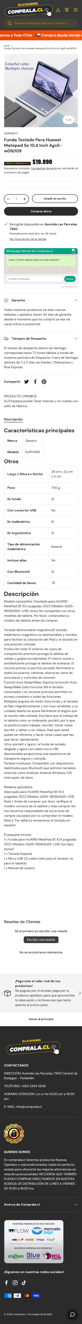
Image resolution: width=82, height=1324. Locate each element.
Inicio (7, 46)
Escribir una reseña (41, 940)
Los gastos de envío (44, 168)
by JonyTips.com (69, 286)
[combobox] (41, 23)
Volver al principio (41, 1019)
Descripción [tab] (13, 419)
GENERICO (11, 133)
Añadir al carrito (55, 198)
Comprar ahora (41, 211)
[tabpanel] (41, 650)
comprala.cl (19, 1314)
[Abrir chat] (72, 1314)
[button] (66, 9)
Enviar (70, 279)
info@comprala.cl (29, 1107)
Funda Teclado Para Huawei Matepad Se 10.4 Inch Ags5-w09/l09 (40, 48)
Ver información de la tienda (28, 239)
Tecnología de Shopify (39, 1314)
